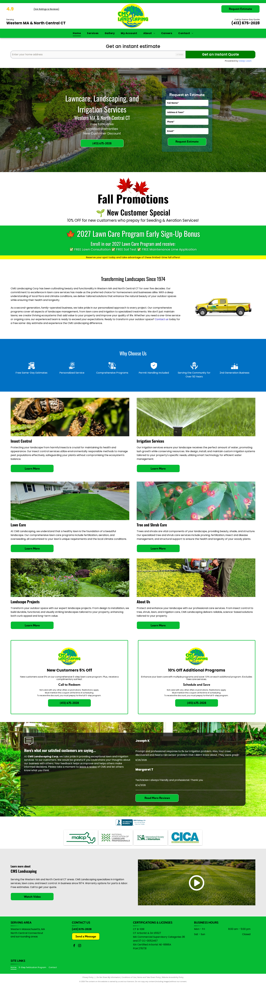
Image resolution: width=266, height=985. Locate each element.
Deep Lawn (245, 60)
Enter (181, 54)
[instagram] (79, 946)
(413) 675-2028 (245, 23)
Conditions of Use (129, 977)
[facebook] (74, 946)
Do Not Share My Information (108, 977)
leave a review (88, 767)
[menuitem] (77, 33)
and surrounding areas (24, 936)
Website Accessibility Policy (172, 977)
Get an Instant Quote (220, 54)
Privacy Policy (88, 977)
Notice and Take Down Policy (149, 977)
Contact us (161, 319)
